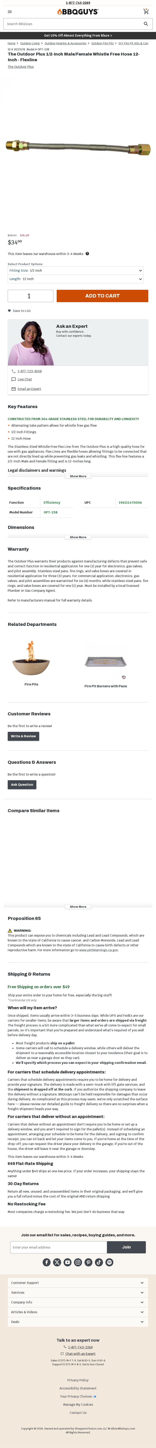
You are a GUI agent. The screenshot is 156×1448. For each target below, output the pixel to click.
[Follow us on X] (57, 1262)
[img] (78, 154)
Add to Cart (102, 296)
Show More (78, 476)
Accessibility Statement (78, 1388)
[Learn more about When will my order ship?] (87, 253)
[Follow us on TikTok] (99, 1262)
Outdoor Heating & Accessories (66, 43)
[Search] (146, 23)
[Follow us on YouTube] (68, 1262)
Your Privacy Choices (76, 1396)
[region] (78, 154)
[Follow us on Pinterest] (88, 1262)
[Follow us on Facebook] (47, 1262)
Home (11, 43)
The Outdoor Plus (21, 67)
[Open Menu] (9, 12)
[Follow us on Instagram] (78, 1262)
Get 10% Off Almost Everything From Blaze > (78, 35)
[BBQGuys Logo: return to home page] (78, 12)
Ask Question (22, 784)
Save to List (22, 311)
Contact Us (78, 1413)
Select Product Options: (25, 264)
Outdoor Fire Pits (102, 43)
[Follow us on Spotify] (109, 1262)
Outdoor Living (30, 43)
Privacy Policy (78, 1380)
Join (126, 1247)
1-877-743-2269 (78, 3)
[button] (78, 1283)
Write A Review (23, 736)
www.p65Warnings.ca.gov (98, 950)
